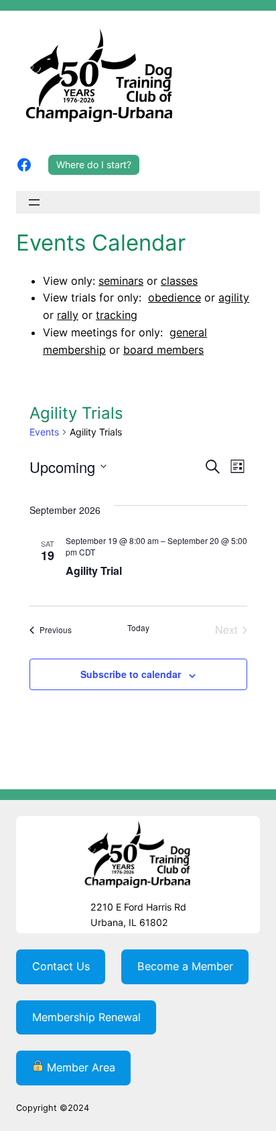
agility (233, 297)
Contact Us (61, 966)
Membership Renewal (86, 1017)
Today (138, 627)
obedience (174, 297)
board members (163, 349)
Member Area (79, 1067)
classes (179, 280)
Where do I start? (93, 164)
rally (67, 315)
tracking (116, 315)
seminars (120, 280)
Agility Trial (94, 570)
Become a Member (185, 966)
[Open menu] (34, 202)
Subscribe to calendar (130, 674)
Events (44, 432)
